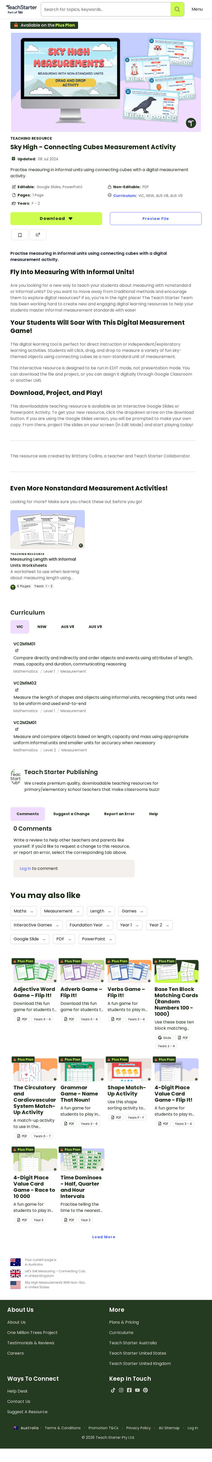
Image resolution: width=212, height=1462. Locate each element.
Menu (197, 9)
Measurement (73, 671)
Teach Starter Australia (133, 1343)
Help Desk (17, 1391)
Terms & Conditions (63, 1428)
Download (53, 218)
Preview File (155, 218)
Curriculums (121, 1333)
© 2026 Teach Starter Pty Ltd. (108, 1437)
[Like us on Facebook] (129, 1390)
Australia (28, 1428)
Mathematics (26, 671)
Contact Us (18, 1401)
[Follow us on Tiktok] (113, 1390)
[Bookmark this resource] (19, 234)
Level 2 (50, 750)
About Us (16, 1322)
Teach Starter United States (137, 1353)
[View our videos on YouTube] (137, 1390)
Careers (15, 1353)
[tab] (19, 627)
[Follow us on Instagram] (121, 1390)
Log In (193, 1428)
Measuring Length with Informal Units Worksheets (43, 562)
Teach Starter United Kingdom (140, 1363)
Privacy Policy (138, 1428)
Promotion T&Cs (103, 1428)
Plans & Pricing (124, 1322)
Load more (104, 1236)
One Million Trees (32, 1333)
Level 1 (50, 671)
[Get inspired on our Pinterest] (145, 1390)
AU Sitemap (169, 1428)
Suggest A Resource (27, 1412)
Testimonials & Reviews (30, 1343)
